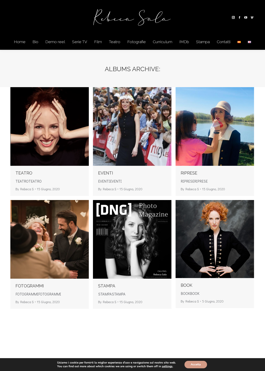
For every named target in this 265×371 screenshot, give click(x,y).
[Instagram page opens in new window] (233, 17)
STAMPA (106, 285)
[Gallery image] (49, 126)
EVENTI (105, 173)
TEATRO (24, 173)
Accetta (196, 364)
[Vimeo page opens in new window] (252, 17)
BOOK (186, 285)
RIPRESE (189, 173)
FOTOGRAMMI (30, 285)
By (25, 189)
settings (167, 366)
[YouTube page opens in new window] (245, 17)
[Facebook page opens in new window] (239, 17)
